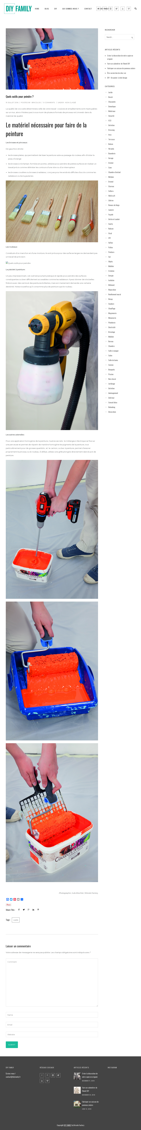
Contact (88, 8)
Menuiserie (112, 317)
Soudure (111, 303)
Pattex (110, 247)
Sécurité (111, 115)
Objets (110, 261)
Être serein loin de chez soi (116, 73)
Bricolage (111, 332)
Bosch (110, 97)
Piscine (110, 374)
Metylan (111, 177)
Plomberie (111, 322)
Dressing (111, 130)
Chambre (111, 346)
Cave (110, 167)
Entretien (111, 125)
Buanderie (111, 153)
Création (111, 270)
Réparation (112, 289)
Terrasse (111, 139)
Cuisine (110, 364)
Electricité (111, 327)
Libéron (110, 200)
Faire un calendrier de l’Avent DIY (118, 63)
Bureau (110, 341)
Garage (110, 158)
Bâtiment (111, 285)
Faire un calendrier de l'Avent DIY (89, 1089)
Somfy (110, 223)
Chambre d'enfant (114, 172)
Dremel (110, 181)
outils (15, 920)
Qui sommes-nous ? (70, 8)
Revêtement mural (114, 294)
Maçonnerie (112, 313)
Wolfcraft (111, 195)
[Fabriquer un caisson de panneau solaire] (77, 1104)
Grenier (111, 162)
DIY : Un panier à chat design (117, 77)
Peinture (111, 252)
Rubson (110, 228)
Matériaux (111, 111)
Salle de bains (113, 360)
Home (37, 8)
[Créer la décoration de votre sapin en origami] (77, 1076)
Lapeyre (111, 209)
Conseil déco (112, 402)
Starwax (111, 186)
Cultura (110, 191)
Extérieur (111, 397)
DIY (55, 8)
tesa (109, 134)
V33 (109, 120)
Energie (110, 275)
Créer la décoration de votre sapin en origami (90, 1075)
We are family (103, 8)
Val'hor (110, 242)
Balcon (110, 144)
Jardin (110, 92)
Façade (110, 214)
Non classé (70, 102)
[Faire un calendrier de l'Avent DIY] (77, 1090)
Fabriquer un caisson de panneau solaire (121, 68)
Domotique (112, 106)
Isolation (111, 280)
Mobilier (111, 266)
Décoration (112, 411)
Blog (47, 8)
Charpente (112, 101)
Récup (110, 299)
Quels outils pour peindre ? (20, 96)
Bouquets (111, 369)
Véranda (111, 148)
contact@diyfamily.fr (13, 1076)
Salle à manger (113, 350)
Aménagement (113, 393)
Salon (110, 355)
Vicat (110, 233)
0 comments (49, 102)
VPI (109, 238)
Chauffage (111, 308)
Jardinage (111, 383)
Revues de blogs (114, 205)
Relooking (111, 407)
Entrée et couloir (114, 219)
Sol (109, 256)
